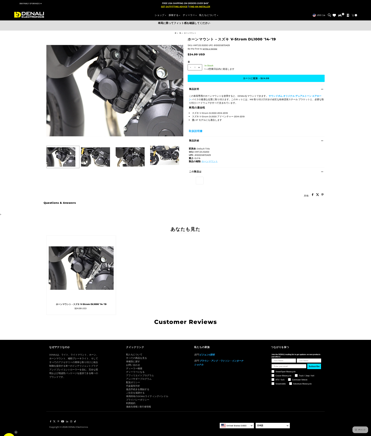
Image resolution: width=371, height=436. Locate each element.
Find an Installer (199, 6)
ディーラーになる (135, 372)
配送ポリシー (133, 382)
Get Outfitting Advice (174, 6)
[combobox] (237, 425)
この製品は (195, 171)
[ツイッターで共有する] (317, 195)
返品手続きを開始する (137, 389)
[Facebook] (50, 421)
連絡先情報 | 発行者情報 (138, 406)
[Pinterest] (58, 421)
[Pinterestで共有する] (322, 195)
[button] (9, 427)
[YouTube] (62, 421)
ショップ (159, 15)
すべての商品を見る (136, 358)
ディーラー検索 (134, 368)
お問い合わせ (133, 365)
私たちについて (207, 15)
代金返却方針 (133, 385)
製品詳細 (194, 140)
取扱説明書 (196, 131)
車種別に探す (133, 361)
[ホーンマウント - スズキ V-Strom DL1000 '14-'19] (81, 268)
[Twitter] (54, 421)
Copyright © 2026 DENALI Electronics (68, 427)
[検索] (329, 15)
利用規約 (130, 403)
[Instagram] (71, 421)
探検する (173, 15)
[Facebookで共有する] (312, 195)
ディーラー (189, 15)
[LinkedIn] (67, 421)
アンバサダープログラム (139, 378)
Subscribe (314, 366)
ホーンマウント (190, 33)
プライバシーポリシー (137, 399)
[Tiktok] (75, 421)
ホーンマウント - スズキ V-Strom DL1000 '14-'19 (81, 304)
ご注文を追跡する (135, 392)
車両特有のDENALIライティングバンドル (147, 396)
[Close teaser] (15, 420)
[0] (340, 15)
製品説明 (194, 89)
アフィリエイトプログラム (140, 375)
